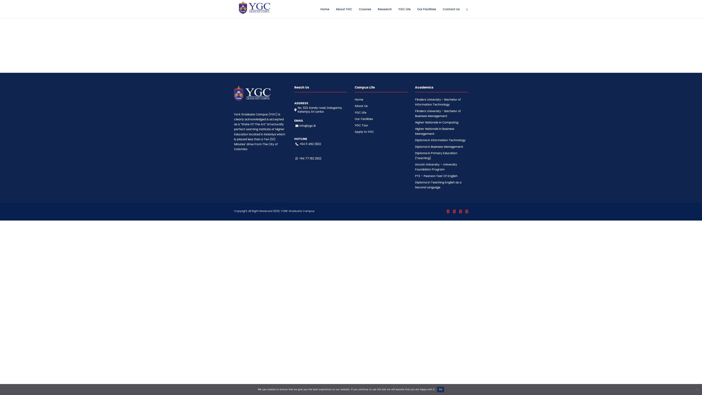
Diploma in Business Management (439, 147)
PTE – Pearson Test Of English (436, 176)
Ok (440, 389)
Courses (365, 9)
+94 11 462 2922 (310, 144)
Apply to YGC (364, 132)
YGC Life (404, 9)
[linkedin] (454, 212)
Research (385, 9)
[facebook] (448, 212)
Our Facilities (426, 9)
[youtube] (460, 212)
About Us (361, 106)
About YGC (344, 9)
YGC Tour (361, 125)
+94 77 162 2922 (310, 158)
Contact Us (451, 9)
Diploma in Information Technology (440, 140)
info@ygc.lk (307, 126)
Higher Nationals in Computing (436, 122)
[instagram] (466, 212)
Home (324, 9)
